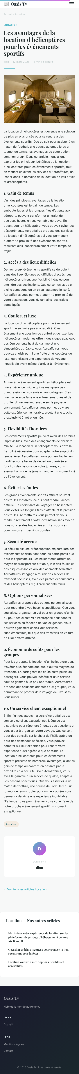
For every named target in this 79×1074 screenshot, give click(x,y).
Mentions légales (14, 1044)
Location (20, 14)
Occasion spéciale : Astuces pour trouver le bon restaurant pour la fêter (38, 951)
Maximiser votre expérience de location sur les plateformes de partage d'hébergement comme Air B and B (38, 937)
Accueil (8, 14)
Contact (8, 1050)
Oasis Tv (15, 4)
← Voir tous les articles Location (25, 889)
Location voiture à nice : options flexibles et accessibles (36, 964)
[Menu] (71, 4)
